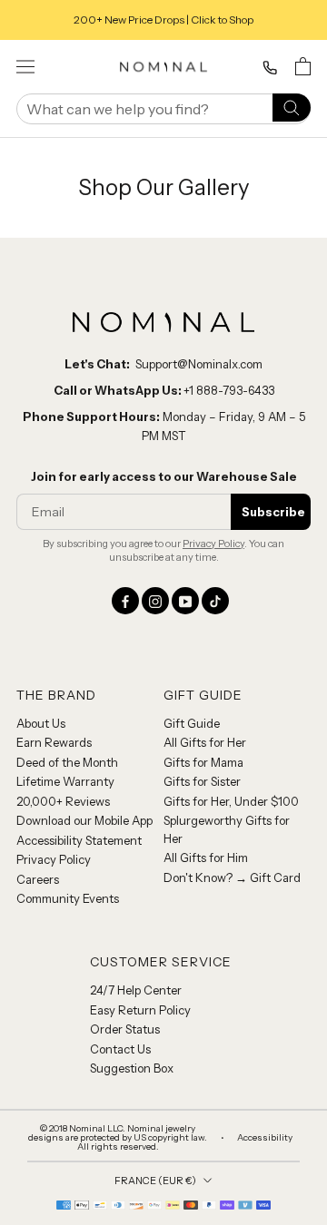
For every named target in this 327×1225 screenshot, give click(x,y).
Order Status (125, 1029)
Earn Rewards (54, 742)
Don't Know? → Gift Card (232, 877)
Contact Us (120, 1049)
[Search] (291, 106)
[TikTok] (215, 600)
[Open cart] (303, 66)
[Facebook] (125, 600)
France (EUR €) (155, 1180)
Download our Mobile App (84, 820)
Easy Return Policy (140, 1010)
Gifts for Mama (203, 762)
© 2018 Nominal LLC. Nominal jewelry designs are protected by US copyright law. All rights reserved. (117, 1138)
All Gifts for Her (205, 742)
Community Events (67, 898)
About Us (40, 723)
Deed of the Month (67, 762)
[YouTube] (185, 600)
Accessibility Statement (79, 840)
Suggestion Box (131, 1068)
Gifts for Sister (202, 781)
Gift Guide (192, 723)
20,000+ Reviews (63, 801)
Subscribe (273, 512)
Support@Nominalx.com (199, 364)
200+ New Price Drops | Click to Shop (163, 19)
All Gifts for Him (206, 857)
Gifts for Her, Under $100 (231, 801)
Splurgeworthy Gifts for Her (227, 829)
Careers (37, 879)
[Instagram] (155, 600)
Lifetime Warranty (65, 781)
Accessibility (264, 1137)
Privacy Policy (213, 543)
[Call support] (270, 68)
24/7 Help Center (136, 990)
